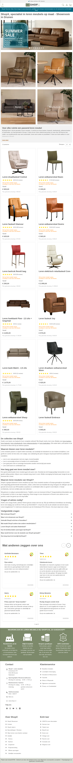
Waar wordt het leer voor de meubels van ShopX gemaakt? (20, 533)
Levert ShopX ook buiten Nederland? (13, 526)
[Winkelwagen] (70, 4)
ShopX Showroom (12, 721)
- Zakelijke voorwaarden (14, 753)
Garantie (44, 677)
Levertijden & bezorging (49, 671)
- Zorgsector (10, 744)
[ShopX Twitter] (16, 708)
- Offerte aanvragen (13, 750)
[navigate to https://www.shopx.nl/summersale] (36, 35)
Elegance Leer (46, 744)
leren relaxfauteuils (17, 443)
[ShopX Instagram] (10, 708)
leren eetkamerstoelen (30, 443)
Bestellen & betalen (47, 669)
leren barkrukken (45, 443)
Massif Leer (45, 730)
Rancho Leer (45, 739)
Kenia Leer (45, 733)
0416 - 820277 (13, 694)
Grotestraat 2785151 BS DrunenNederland (13, 673)
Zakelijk (9, 736)
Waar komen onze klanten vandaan (17, 733)
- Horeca (9, 739)
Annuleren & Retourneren (49, 674)
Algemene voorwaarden (49, 683)
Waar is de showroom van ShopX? (12, 517)
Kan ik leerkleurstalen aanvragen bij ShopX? (16, 530)
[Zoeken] (63, 4)
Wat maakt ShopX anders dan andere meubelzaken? (18, 523)
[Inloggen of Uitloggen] (66, 4)
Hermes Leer (46, 724)
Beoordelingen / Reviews (14, 730)
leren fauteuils (5, 443)
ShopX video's (11, 727)
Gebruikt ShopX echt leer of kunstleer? (14, 520)
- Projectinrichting (12, 747)
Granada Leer (46, 741)
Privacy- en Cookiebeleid (49, 686)
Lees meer (5, 140)
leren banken (67, 441)
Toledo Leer (45, 727)
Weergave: (62, 144)
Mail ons (11, 696)
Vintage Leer (45, 736)
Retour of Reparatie (47, 680)
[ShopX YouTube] (13, 708)
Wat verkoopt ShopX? (8, 514)
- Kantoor (10, 741)
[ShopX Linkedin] (19, 708)
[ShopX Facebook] (7, 708)
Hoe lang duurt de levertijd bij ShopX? (14, 536)
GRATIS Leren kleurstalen (49, 721)
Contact (9, 724)
